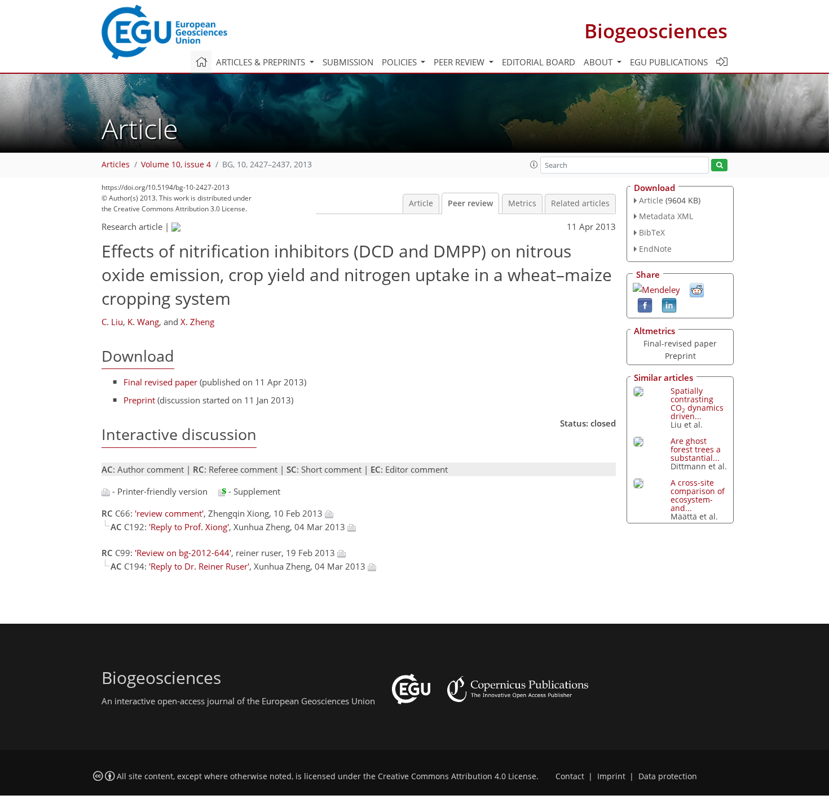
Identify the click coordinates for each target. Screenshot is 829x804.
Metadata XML (666, 216)
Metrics (522, 203)
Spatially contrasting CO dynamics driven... (697, 403)
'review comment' (169, 513)
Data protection (667, 776)
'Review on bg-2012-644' (183, 552)
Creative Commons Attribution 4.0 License (457, 776)
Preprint (139, 400)
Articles (116, 164)
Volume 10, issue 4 (176, 164)
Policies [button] (400, 62)
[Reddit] (696, 289)
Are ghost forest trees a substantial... (696, 449)
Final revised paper (160, 382)
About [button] (599, 62)
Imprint (611, 776)
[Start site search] (719, 165)
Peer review (470, 203)
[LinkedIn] (669, 304)
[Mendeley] (656, 288)
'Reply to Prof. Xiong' (189, 526)
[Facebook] (644, 304)
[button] (534, 164)
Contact (569, 776)
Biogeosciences (655, 30)
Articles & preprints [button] (261, 62)
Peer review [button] (460, 62)
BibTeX (652, 232)
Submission (348, 62)
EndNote (655, 248)
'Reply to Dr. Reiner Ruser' (199, 566)
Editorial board (538, 62)
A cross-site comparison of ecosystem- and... (698, 495)
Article (421, 203)
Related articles (580, 203)
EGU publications (669, 62)
